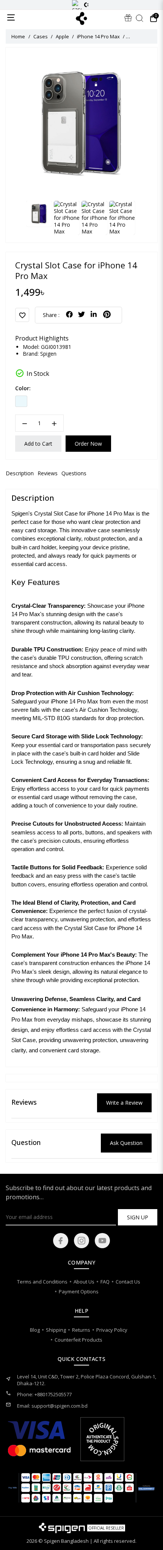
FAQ (105, 1281)
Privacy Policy (111, 1329)
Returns (81, 1329)
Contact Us (128, 1281)
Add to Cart (38, 443)
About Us (84, 1281)
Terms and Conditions (42, 1281)
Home (18, 36)
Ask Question (126, 1142)
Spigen (48, 353)
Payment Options (79, 1291)
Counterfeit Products (78, 1339)
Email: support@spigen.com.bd (52, 1405)
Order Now (88, 443)
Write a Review (124, 1102)
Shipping (56, 1329)
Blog (35, 1329)
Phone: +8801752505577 (44, 1394)
